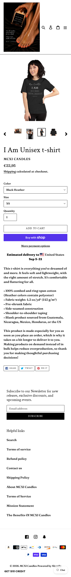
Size (6, 197)
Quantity (9, 211)
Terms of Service (19, 496)
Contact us (14, 468)
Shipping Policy (18, 477)
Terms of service (19, 449)
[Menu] (65, 27)
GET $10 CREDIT (14, 571)
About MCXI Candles (22, 487)
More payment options (35, 245)
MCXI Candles (28, 565)
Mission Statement (20, 506)
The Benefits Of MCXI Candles (29, 515)
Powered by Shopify (49, 565)
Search (12, 440)
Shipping (10, 171)
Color (7, 183)
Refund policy (17, 459)
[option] (18, 131)
